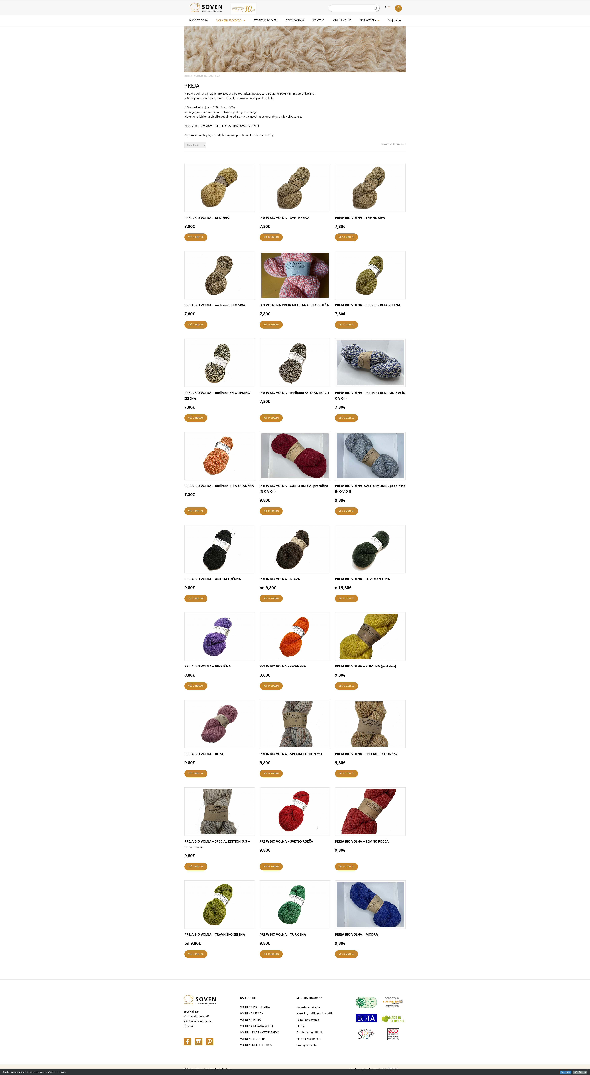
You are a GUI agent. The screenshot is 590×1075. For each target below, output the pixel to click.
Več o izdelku (196, 237)
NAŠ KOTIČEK (368, 20)
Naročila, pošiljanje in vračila (315, 1013)
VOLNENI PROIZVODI (229, 20)
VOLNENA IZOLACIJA (253, 1038)
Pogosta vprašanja (308, 1007)
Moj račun (394, 20)
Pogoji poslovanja (308, 1020)
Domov (188, 76)
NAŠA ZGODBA (198, 20)
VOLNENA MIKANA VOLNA (256, 1026)
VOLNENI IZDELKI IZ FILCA (256, 1045)
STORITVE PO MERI (265, 20)
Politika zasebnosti (308, 1038)
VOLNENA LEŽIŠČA (251, 1013)
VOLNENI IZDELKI (203, 76)
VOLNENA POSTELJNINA (255, 1007)
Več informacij (580, 1072)
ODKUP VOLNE (342, 20)
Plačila (301, 1026)
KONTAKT (318, 20)
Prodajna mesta (307, 1045)
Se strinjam (565, 1072)
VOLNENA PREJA (250, 1020)
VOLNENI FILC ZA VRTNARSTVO (259, 1032)
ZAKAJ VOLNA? (295, 20)
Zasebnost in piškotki (310, 1032)
